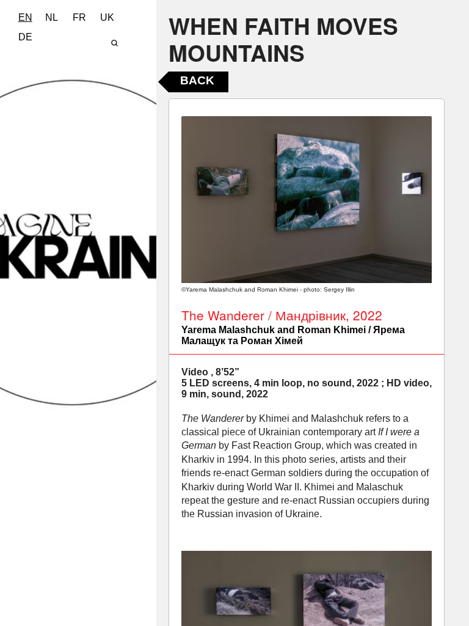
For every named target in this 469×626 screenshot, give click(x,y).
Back (197, 80)
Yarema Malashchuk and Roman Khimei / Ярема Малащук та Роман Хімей (293, 335)
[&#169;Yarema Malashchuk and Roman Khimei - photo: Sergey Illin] (306, 200)
